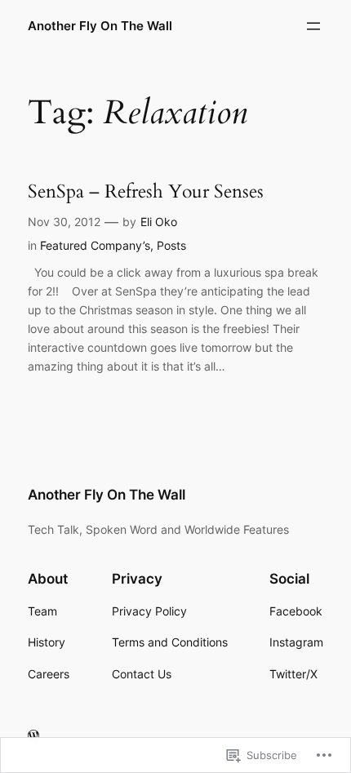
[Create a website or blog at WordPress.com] (33, 736)
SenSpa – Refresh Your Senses (146, 191)
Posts (171, 245)
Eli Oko (158, 222)
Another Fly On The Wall (100, 26)
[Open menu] (313, 26)
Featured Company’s (95, 245)
